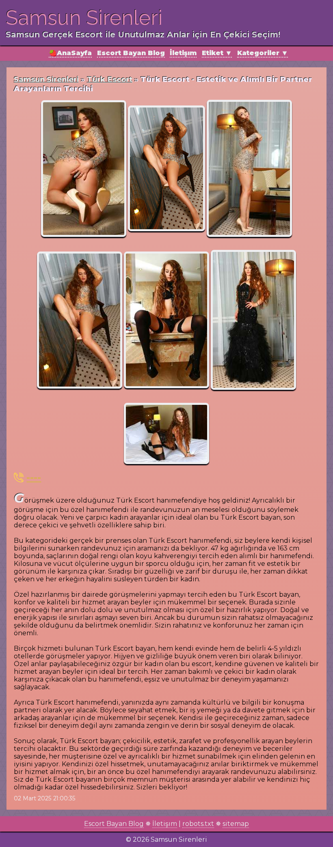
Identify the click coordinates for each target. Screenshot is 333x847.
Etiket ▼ (217, 53)
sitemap (236, 824)
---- (33, 477)
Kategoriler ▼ (262, 53)
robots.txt (198, 824)
